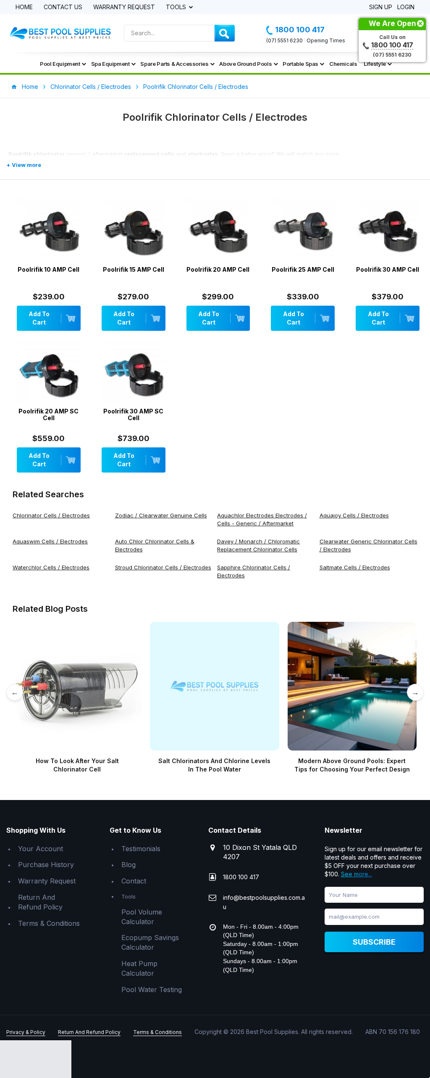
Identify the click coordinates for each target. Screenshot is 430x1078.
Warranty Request (124, 7)
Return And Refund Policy (40, 902)
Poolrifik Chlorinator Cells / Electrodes (195, 86)
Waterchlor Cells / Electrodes (51, 567)
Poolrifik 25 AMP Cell (303, 269)
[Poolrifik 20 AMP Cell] (218, 231)
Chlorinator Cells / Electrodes (90, 86)
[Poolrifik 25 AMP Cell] (303, 231)
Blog (128, 864)
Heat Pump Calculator (139, 968)
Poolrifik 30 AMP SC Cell (133, 414)
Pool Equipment (60, 63)
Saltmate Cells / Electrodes (355, 567)
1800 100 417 (300, 29)
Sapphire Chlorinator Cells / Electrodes (253, 571)
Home (24, 7)
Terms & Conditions (49, 923)
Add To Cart (39, 318)
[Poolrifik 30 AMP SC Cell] (133, 372)
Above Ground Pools (245, 63)
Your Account (40, 848)
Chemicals (343, 63)
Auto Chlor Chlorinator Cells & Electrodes (154, 545)
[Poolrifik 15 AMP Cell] (133, 231)
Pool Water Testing (151, 989)
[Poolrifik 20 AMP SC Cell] (49, 372)
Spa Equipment (110, 63)
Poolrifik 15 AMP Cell (133, 269)
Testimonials (140, 848)
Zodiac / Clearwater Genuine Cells (161, 515)
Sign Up (380, 7)
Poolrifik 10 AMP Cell (48, 269)
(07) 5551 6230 (284, 40)
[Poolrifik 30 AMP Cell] (388, 231)
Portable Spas (300, 63)
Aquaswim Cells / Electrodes (50, 541)
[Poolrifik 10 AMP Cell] (49, 231)
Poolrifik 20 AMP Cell (217, 269)
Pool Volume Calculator (141, 917)
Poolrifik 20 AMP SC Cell (48, 414)
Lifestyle (374, 63)
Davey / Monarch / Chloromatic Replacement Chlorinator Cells (258, 545)
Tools (177, 7)
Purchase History (46, 864)
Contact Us (63, 7)
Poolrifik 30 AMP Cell (387, 269)
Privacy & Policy (25, 1032)
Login (405, 7)
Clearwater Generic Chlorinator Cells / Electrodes (368, 545)
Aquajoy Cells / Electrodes (354, 515)
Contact (133, 881)
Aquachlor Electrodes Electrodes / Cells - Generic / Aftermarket (262, 519)
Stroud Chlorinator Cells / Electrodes (163, 567)
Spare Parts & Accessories (174, 63)
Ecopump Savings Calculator (150, 942)
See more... (356, 874)
